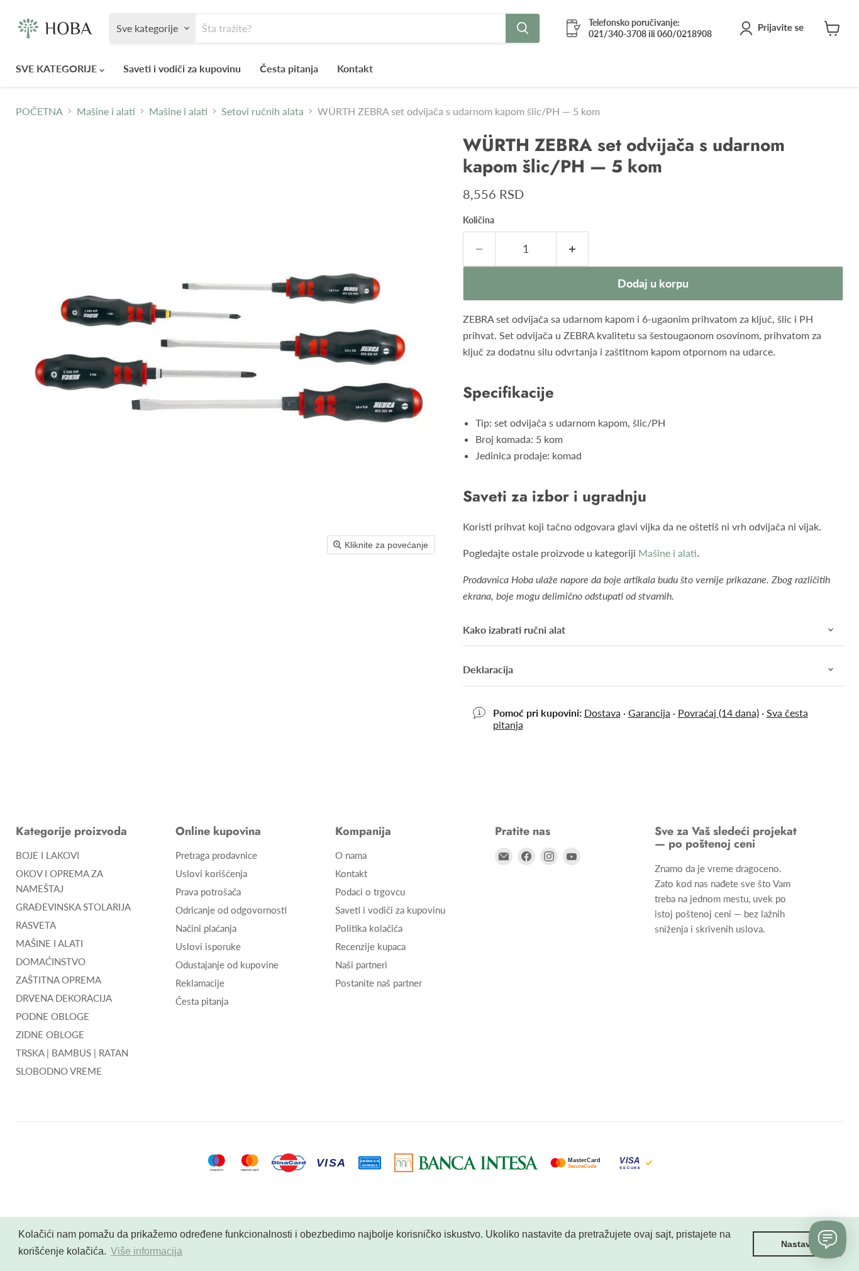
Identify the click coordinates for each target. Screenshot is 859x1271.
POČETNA (39, 111)
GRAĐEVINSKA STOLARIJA (73, 906)
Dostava (602, 713)
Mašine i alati (106, 111)
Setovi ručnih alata (262, 111)
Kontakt (355, 68)
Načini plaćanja (205, 928)
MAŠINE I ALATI (49, 943)
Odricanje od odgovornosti (231, 909)
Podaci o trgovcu (370, 891)
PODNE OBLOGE (52, 1016)
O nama (351, 855)
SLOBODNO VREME (59, 1071)
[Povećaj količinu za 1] (573, 249)
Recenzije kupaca (370, 946)
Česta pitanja (289, 68)
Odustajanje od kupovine (227, 964)
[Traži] (523, 28)
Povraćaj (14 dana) (718, 713)
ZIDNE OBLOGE (50, 1034)
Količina (478, 220)
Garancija (649, 713)
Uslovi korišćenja (211, 873)
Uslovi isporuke (208, 946)
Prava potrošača (208, 891)
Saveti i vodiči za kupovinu (182, 68)
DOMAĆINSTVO (51, 961)
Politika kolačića (368, 928)
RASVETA (36, 925)
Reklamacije (199, 982)
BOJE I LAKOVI (47, 855)
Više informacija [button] (146, 1251)
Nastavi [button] (797, 1244)
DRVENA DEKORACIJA (64, 998)
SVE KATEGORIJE (57, 68)
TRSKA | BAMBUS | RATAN (72, 1052)
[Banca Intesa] (466, 1162)
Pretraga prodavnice (216, 855)
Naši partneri (361, 964)
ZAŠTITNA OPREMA (58, 979)
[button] (774, 28)
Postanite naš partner (378, 982)
